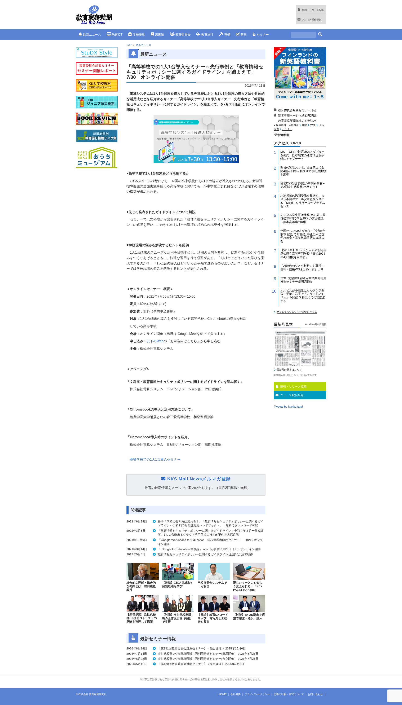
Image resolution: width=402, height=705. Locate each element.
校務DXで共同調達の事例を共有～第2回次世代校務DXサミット (302, 185)
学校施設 (139, 34)
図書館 (159, 34)
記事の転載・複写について (289, 694)
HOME (223, 694)
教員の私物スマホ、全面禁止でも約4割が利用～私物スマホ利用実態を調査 (303, 171)
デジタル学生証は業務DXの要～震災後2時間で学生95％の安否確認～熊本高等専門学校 (302, 218)
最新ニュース (92, 34)
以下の (155, 341)
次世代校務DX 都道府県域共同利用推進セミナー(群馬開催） (303, 279)
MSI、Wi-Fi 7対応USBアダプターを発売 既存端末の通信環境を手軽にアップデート (302, 155)
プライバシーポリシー (257, 694)
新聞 (304, 125)
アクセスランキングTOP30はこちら (297, 312)
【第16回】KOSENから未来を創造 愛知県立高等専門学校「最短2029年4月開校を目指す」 (303, 253)
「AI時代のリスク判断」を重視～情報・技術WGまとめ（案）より (302, 267)
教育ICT (117, 34)
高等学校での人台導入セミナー (155, 459)
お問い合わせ (315, 694)
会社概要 (236, 694)
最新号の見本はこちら (289, 369)
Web (313, 125)
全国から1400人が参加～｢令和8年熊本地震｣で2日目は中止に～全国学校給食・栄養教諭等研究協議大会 (302, 236)
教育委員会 (182, 34)
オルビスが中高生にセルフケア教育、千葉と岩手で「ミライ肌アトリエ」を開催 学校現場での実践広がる (302, 296)
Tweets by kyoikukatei (288, 406)
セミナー (263, 34)
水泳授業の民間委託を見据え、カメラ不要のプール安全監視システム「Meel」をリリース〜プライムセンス (302, 201)
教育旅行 (207, 34)
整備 (227, 34)
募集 (244, 34)
